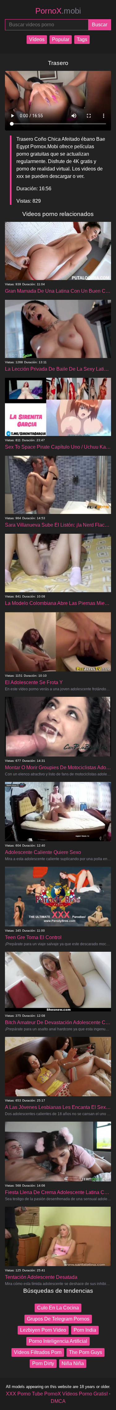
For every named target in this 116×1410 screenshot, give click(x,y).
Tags (82, 39)
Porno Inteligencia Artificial (58, 1341)
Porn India (85, 1330)
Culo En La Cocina (58, 1307)
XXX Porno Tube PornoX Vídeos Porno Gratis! (57, 1393)
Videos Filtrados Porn (38, 1352)
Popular (60, 39)
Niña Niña (73, 1363)
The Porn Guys (85, 1352)
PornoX (58, 10)
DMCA (58, 1401)
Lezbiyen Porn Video (43, 1330)
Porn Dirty (43, 1363)
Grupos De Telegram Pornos (58, 1319)
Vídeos (37, 39)
